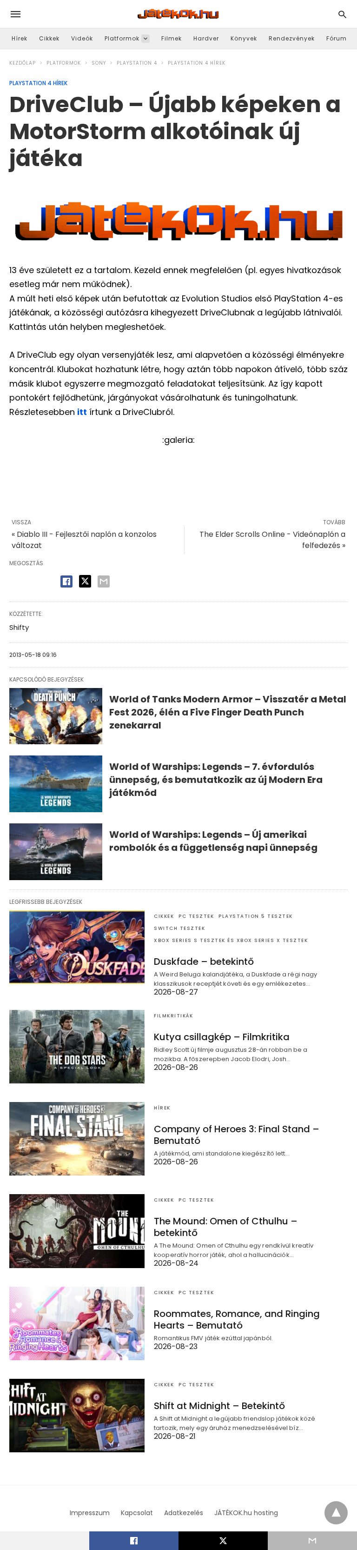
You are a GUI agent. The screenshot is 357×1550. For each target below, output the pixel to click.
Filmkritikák (173, 1015)
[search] (342, 14)
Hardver (206, 38)
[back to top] (336, 1512)
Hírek (19, 38)
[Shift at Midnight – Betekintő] (77, 1415)
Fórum (336, 38)
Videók (82, 38)
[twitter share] (85, 581)
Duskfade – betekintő (204, 961)
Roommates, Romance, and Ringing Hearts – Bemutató (237, 1319)
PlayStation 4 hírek (196, 63)
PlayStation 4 (137, 63)
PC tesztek (196, 916)
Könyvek (244, 38)
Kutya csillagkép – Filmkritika (222, 1036)
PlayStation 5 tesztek (255, 916)
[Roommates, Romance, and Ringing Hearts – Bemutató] (77, 1323)
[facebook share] (66, 581)
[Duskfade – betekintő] (77, 947)
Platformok (122, 38)
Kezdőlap (22, 63)
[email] (312, 1540)
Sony (99, 63)
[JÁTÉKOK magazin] (178, 14)
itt (82, 412)
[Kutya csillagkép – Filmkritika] (77, 1046)
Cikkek (49, 38)
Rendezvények (292, 38)
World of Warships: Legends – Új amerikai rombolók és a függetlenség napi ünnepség (213, 841)
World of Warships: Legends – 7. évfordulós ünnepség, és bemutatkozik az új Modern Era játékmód (216, 779)
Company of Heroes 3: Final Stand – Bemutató (236, 1134)
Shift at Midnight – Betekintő (219, 1405)
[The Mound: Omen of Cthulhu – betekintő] (77, 1231)
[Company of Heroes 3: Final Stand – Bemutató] (77, 1139)
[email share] (104, 581)
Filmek (171, 38)
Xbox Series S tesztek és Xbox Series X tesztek (231, 940)
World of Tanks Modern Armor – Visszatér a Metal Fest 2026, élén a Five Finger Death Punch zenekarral (227, 712)
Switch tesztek (179, 928)
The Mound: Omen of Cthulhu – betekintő (226, 1227)
